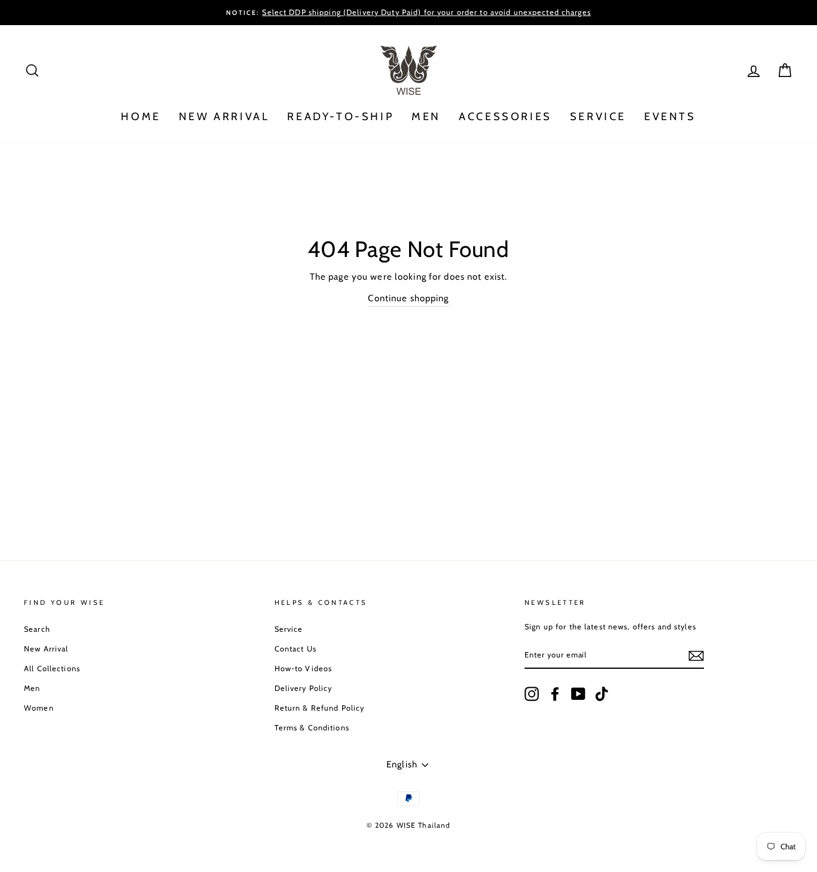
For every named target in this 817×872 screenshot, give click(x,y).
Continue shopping (408, 298)
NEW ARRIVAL (224, 116)
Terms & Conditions (312, 727)
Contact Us (295, 648)
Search (37, 629)
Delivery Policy (304, 688)
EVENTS (670, 116)
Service (289, 629)
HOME (140, 116)
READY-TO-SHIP (340, 116)
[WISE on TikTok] (602, 694)
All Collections (52, 668)
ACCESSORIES (505, 116)
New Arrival (46, 648)
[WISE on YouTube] (578, 694)
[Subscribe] (696, 655)
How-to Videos (304, 668)
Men (32, 688)
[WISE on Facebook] (555, 694)
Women (39, 707)
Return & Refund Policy (320, 707)
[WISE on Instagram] (532, 694)
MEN (426, 116)
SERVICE (598, 116)
